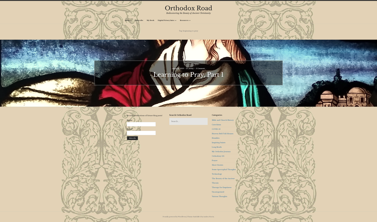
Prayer (214, 160)
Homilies (216, 138)
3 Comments (200, 68)
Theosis (215, 183)
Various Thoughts (219, 196)
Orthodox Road (188, 8)
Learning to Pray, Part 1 (188, 74)
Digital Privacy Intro (166, 20)
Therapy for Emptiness (222, 187)
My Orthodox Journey (221, 152)
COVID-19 (216, 129)
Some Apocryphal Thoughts (224, 169)
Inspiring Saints (218, 143)
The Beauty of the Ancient (223, 178)
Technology (217, 174)
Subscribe (139, 20)
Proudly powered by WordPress (174, 217)
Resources (184, 20)
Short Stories (217, 165)
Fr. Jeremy (190, 68)
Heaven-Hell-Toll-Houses (222, 134)
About (127, 20)
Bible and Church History (223, 120)
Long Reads (217, 147)
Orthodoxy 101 (218, 156)
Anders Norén (208, 217)
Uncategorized (218, 192)
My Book (150, 20)
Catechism (216, 125)
